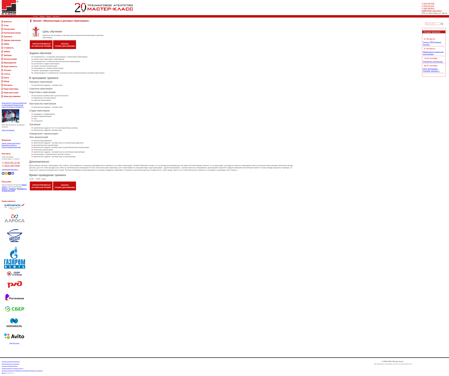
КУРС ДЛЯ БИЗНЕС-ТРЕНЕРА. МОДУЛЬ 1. (431, 70)
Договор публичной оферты (10, 366)
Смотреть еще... (14, 343)
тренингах (12, 189)
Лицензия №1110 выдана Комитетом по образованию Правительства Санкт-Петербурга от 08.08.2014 (14, 105)
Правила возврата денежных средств (12, 368)
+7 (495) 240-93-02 (428, 8)
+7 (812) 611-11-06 (428, 6)
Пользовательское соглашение (10, 364)
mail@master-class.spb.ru (432, 11)
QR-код (4, 373)
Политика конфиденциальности (11, 361)
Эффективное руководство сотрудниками (433, 53)
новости (4, 189)
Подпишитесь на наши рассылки (14, 190)
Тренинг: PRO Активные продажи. (432, 43)
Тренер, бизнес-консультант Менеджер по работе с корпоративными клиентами (11, 145)
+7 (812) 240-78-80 (428, 3)
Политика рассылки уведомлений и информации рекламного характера (22, 370)
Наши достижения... (8, 130)
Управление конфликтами (433, 61)
